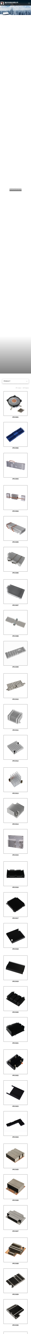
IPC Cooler (18, 388)
